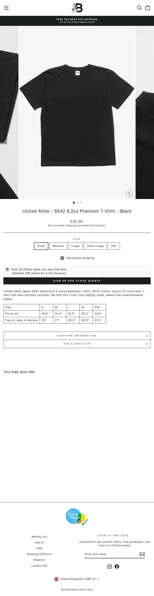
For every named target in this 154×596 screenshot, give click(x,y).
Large (75, 245)
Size (77, 239)
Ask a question (77, 343)
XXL (114, 245)
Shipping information (77, 335)
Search (39, 542)
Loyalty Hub (39, 565)
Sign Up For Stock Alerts (76, 280)
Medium (58, 245)
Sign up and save (113, 535)
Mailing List (39, 536)
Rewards (39, 559)
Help (39, 548)
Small (41, 245)
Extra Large (95, 245)
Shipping (70, 225)
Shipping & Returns (39, 554)
